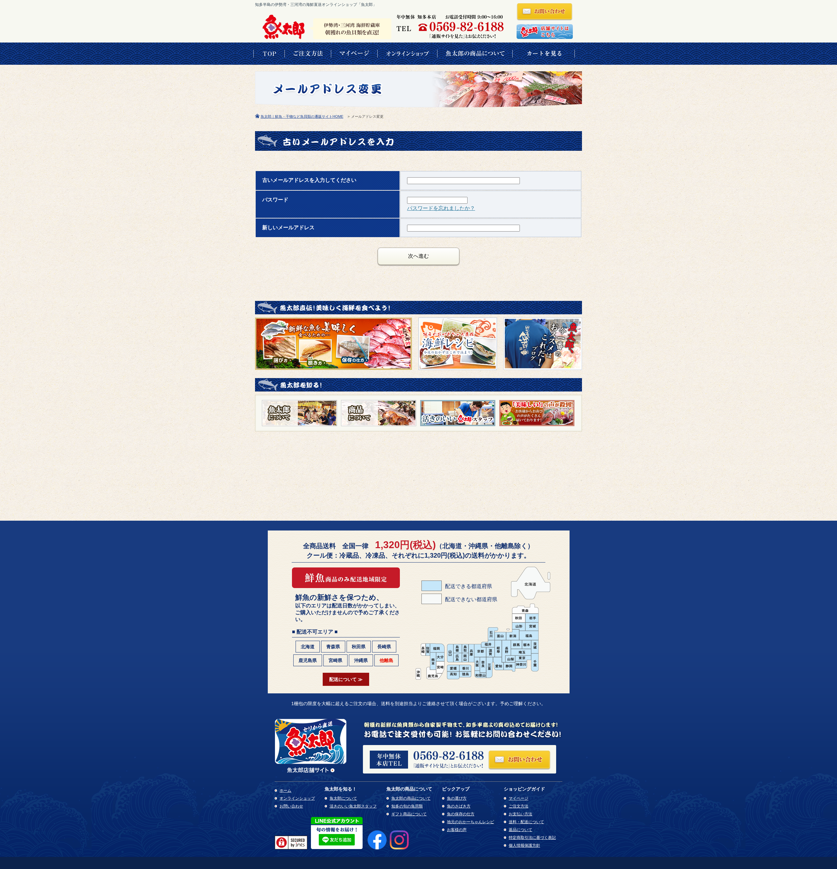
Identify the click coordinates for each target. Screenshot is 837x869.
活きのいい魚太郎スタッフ (353, 806)
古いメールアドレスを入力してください (309, 180)
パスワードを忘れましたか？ (441, 208)
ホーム (285, 790)
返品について (520, 829)
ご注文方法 (518, 806)
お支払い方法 (520, 814)
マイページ (518, 798)
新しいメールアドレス (288, 227)
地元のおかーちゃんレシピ (470, 822)
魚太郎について (343, 798)
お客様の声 (457, 829)
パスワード (275, 199)
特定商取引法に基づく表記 (532, 837)
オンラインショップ (297, 798)
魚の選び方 (457, 798)
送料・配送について (526, 822)
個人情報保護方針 (524, 845)
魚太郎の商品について (411, 798)
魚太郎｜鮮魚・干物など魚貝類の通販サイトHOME (302, 116)
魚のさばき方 (458, 806)
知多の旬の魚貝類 (407, 806)
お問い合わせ (291, 806)
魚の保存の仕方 (460, 814)
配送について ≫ (346, 679)
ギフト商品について (409, 814)
